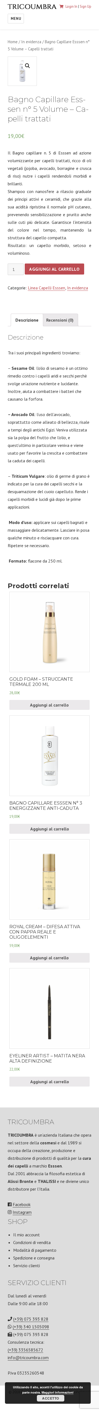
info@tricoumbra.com (28, 1357)
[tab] (27, 320)
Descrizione (26, 320)
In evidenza (31, 41)
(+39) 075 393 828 (30, 1319)
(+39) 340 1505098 (31, 1326)
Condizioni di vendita (32, 1242)
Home (13, 41)
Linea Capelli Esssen (46, 287)
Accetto (50, 1398)
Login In (71, 6)
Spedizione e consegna (33, 1258)
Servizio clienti (26, 1265)
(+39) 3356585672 (25, 1350)
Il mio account (26, 1234)
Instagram (22, 1212)
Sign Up (85, 6)
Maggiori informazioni (57, 1392)
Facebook (22, 1204)
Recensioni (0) (59, 320)
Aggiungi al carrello (54, 269)
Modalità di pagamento (34, 1250)
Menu (16, 18)
